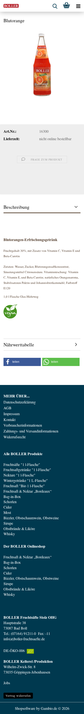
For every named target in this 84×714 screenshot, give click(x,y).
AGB (7, 408)
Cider (8, 507)
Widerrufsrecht (14, 437)
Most (7, 512)
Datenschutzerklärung (20, 402)
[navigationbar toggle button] (78, 6)
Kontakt (9, 419)
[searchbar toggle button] (55, 6)
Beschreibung (16, 207)
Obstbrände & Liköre (19, 528)
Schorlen (10, 501)
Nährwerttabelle (19, 344)
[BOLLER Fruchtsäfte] (9, 6)
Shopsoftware (25, 708)
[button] (22, 362)
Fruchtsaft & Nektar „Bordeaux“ (28, 491)
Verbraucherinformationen (23, 425)
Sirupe (8, 523)
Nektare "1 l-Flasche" (19, 474)
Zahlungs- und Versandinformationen (31, 431)
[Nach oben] (71, 707)
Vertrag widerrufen (18, 695)
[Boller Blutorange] (42, 62)
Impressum (12, 413)
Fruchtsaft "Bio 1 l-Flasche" (24, 485)
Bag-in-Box (12, 496)
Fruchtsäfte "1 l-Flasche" (22, 464)
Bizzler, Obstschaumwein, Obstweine (31, 517)
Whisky (9, 533)
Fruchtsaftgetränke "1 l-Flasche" (27, 469)
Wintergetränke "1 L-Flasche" (26, 480)
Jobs (7, 682)
